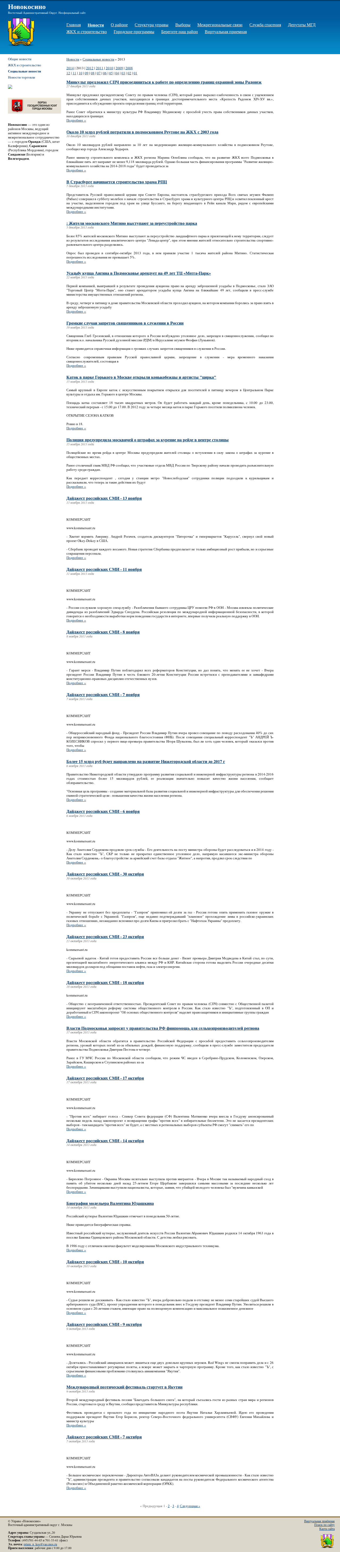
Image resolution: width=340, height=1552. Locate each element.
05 (111, 73)
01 (135, 73)
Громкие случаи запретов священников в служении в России (125, 323)
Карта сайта (327, 1529)
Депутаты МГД (302, 24)
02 (129, 73)
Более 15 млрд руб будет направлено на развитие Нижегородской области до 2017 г (145, 761)
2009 (119, 68)
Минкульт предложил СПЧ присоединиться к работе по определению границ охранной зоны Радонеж (164, 82)
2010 (109, 68)
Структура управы (151, 24)
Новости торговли (21, 77)
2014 (70, 68)
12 (68, 73)
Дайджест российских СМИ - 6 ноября (103, 811)
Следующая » (190, 1505)
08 (93, 73)
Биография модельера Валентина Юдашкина (110, 1203)
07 (99, 73)
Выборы (182, 24)
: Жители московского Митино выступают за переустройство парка (131, 223)
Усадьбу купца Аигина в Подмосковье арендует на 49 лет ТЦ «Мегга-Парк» (138, 273)
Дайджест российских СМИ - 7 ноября (103, 694)
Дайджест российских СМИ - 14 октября (105, 1140)
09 (86, 73)
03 (123, 73)
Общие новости (19, 59)
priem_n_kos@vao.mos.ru (40, 1544)
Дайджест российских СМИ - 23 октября (105, 936)
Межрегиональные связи (220, 24)
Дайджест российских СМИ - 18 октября (105, 982)
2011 (99, 68)
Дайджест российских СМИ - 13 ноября (104, 498)
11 (74, 73)
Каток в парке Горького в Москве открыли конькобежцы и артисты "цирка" (141, 377)
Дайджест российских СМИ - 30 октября (105, 874)
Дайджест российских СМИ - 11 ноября (104, 569)
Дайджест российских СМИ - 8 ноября (103, 632)
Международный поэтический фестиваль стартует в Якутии (124, 1387)
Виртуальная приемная (226, 31)
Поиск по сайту (324, 1525)
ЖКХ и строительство (86, 31)
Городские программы (134, 31)
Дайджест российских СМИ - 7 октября (104, 1437)
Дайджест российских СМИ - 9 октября (104, 1324)
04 (117, 73)
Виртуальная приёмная (319, 1521)
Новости (96, 25)
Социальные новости (98, 59)
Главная (73, 24)
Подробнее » (76, 120)
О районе (119, 24)
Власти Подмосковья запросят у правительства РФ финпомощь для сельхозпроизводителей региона (162, 1028)
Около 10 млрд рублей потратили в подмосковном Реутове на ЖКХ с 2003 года (142, 132)
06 (105, 73)
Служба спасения (265, 24)
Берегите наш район (179, 31)
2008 (129, 68)
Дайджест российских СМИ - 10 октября (105, 1261)
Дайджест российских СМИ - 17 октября (105, 1078)
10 (80, 73)
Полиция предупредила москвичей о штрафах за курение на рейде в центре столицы (147, 440)
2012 (90, 68)
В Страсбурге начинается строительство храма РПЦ (116, 182)
